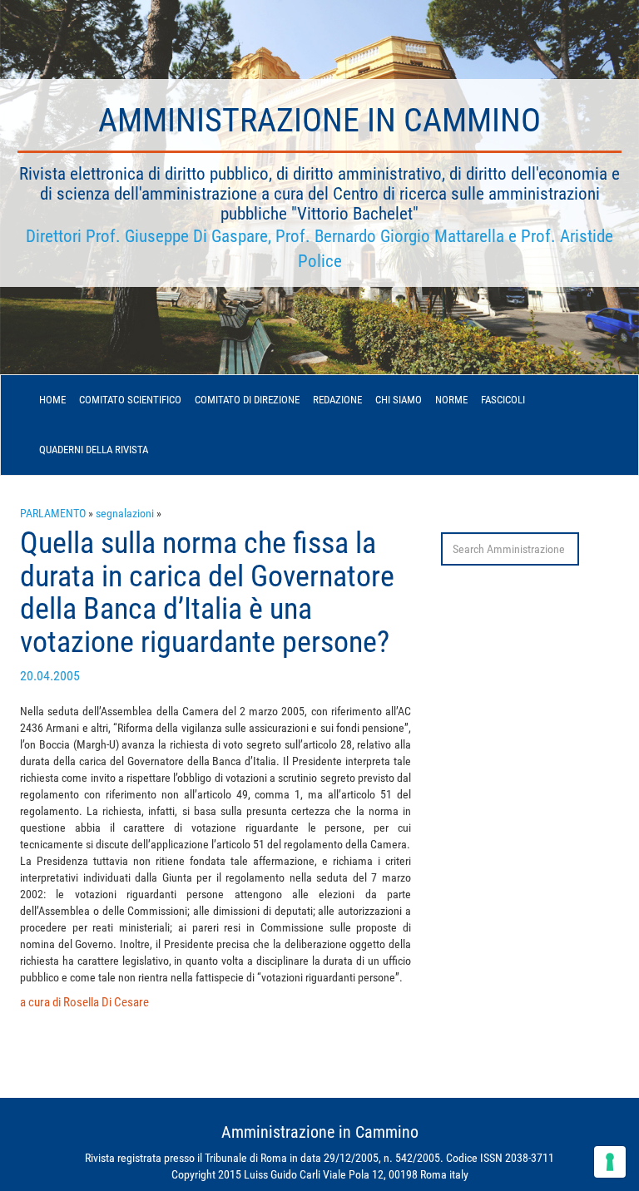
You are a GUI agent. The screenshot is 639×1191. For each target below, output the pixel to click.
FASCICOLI (503, 399)
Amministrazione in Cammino (319, 120)
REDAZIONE (337, 399)
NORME (451, 399)
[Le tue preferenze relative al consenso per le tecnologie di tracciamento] (610, 1162)
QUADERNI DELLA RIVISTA (93, 449)
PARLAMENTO (53, 513)
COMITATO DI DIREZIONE (247, 399)
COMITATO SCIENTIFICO (130, 399)
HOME (52, 399)
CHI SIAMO (398, 399)
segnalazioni (125, 513)
